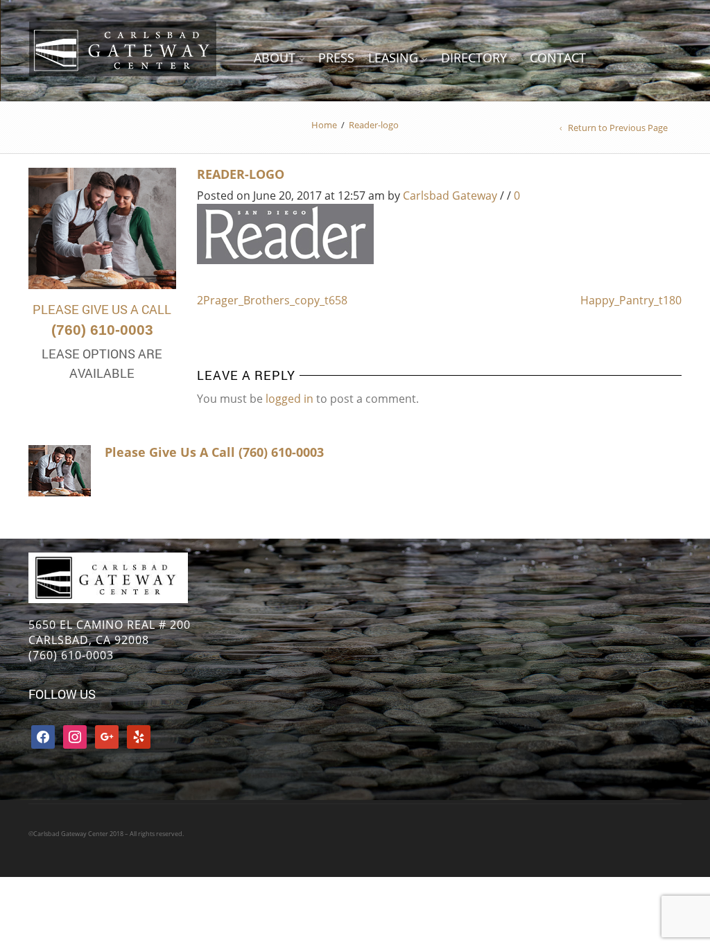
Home (324, 125)
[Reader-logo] (285, 233)
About (274, 57)
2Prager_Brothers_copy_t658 (272, 300)
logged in (289, 398)
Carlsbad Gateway (450, 195)
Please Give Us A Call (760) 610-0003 (214, 452)
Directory (474, 57)
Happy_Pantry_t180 (631, 300)
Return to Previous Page (618, 127)
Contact (558, 57)
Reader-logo (240, 174)
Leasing (393, 57)
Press (336, 57)
